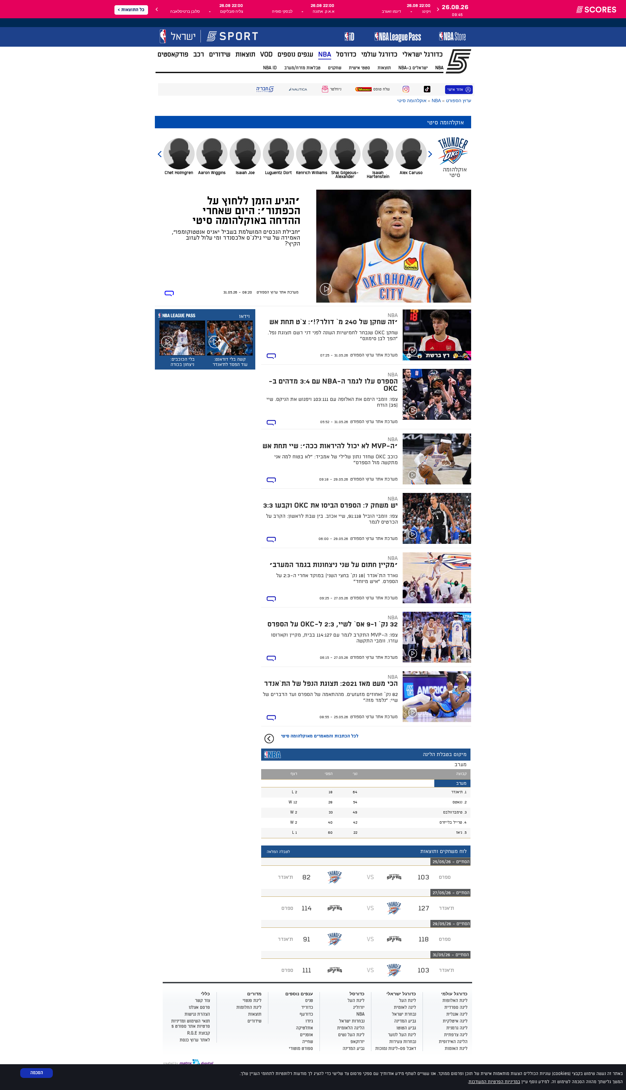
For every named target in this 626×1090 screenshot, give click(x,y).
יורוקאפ (357, 1042)
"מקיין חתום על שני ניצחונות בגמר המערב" (333, 565)
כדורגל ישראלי (422, 54)
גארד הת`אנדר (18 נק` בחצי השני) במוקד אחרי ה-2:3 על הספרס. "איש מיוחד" (337, 578)
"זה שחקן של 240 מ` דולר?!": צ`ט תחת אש (333, 322)
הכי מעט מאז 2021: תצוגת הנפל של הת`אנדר (331, 684)
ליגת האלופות (455, 1001)
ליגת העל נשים (351, 1035)
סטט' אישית (359, 68)
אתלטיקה (304, 1028)
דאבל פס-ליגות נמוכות (395, 1049)
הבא (159, 151)
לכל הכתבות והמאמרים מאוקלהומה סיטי (319, 736)
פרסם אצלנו (199, 1007)
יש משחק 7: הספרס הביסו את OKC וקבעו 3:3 (330, 505)
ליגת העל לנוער (402, 1035)
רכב (198, 54)
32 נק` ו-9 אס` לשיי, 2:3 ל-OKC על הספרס (332, 624)
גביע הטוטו (406, 1028)
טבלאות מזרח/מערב (302, 68)
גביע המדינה (405, 1021)
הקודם (430, 151)
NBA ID (270, 68)
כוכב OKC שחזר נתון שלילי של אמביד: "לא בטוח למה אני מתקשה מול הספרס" (336, 459)
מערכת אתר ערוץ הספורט (277, 292)
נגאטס (457, 802)
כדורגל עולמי (379, 54)
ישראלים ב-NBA (413, 68)
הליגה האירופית (453, 1042)
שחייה (307, 1042)
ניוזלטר (335, 89)
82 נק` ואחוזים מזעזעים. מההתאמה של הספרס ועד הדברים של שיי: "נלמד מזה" (330, 697)
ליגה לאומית (405, 1007)
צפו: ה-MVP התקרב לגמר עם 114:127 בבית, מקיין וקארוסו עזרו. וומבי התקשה (334, 638)
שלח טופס (381, 89)
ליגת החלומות (248, 1007)
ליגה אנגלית (457, 1014)
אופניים (306, 1035)
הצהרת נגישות (197, 1014)
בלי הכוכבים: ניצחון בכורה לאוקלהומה (182, 364)
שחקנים (334, 68)
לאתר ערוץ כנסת (195, 1040)
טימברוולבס (452, 812)
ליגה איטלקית (455, 1021)
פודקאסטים (172, 54)
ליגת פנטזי (252, 1001)
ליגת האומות (456, 1049)
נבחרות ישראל (352, 1021)
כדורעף (306, 1014)
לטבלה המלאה (278, 852)
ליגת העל (407, 1001)
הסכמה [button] (36, 1073)
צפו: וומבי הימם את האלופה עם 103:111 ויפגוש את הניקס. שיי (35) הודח (332, 402)
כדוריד (307, 1007)
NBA (324, 54)
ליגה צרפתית (456, 1035)
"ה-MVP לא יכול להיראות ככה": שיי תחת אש (330, 446)
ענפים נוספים (295, 54)
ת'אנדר (457, 792)
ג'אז (459, 832)
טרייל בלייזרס (451, 822)
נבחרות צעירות (402, 1042)
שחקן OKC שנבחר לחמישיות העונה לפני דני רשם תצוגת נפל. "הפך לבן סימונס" (333, 335)
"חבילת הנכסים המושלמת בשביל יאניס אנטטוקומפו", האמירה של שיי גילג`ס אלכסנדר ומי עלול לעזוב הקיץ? (236, 237)
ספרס (445, 877)
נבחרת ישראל (404, 1014)
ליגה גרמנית (457, 1028)
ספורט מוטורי (301, 1049)
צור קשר (202, 1001)
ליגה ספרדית (456, 1007)
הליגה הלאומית (351, 1028)
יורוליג (359, 1007)
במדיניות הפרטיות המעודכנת (494, 1082)
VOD (266, 54)
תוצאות (245, 54)
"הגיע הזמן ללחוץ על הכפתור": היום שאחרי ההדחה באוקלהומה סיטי (246, 211)
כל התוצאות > (131, 10)
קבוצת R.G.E (198, 1033)
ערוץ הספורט (458, 100)
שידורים (220, 54)
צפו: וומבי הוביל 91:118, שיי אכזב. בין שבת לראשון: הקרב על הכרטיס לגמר (332, 519)
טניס (309, 1001)
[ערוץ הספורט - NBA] (224, 39)
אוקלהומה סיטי (411, 100)
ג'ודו (309, 1021)
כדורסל (346, 54)
